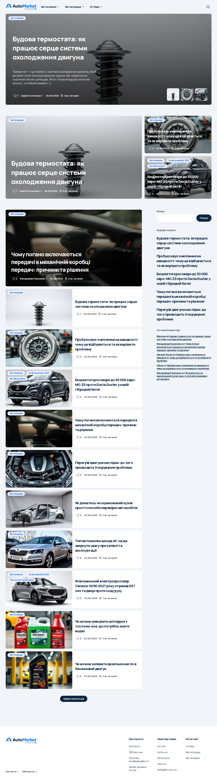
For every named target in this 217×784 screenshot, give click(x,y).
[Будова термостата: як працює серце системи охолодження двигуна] (74, 157)
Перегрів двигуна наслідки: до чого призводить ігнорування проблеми (181, 314)
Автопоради (17, 18)
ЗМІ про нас (28, 771)
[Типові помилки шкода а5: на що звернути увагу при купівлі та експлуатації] (39, 549)
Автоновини (156, 160)
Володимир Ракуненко (169, 343)
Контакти (11, 771)
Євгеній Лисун (164, 354)
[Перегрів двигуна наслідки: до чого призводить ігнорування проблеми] (39, 469)
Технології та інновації (22, 579)
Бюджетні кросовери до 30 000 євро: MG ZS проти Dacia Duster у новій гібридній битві (183, 279)
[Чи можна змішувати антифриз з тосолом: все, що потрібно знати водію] (39, 630)
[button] (208, 6)
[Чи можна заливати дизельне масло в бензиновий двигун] (39, 670)
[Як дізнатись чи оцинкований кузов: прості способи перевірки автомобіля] (39, 509)
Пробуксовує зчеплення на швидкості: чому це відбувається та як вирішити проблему (184, 261)
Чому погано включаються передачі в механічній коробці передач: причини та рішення (181, 296)
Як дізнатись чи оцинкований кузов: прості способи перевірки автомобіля (182, 376)
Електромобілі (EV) (179, 160)
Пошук (161, 211)
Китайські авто (157, 166)
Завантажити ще (73, 699)
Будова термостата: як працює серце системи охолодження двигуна (182, 243)
